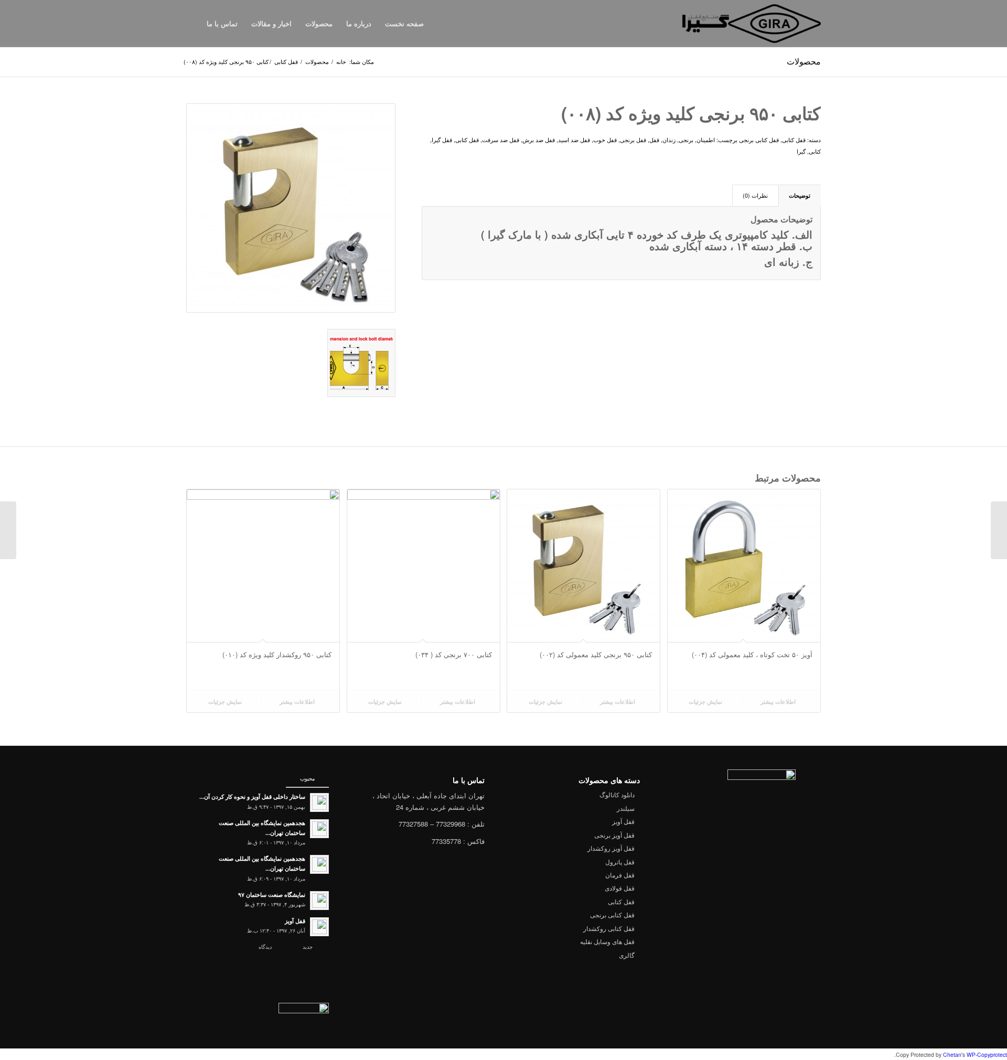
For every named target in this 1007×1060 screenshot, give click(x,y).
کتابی (815, 151)
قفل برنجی (633, 139)
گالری (627, 954)
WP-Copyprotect (987, 1054)
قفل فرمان (620, 874)
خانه (341, 62)
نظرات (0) (755, 195)
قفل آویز (623, 821)
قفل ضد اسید (574, 139)
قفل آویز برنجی (614, 834)
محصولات (804, 61)
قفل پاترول (620, 861)
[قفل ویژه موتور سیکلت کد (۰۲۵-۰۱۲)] (999, 530)
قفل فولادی (620, 887)
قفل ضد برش (538, 139)
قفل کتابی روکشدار (609, 928)
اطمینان (706, 139)
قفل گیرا (442, 139)
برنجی (686, 139)
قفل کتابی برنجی (759, 139)
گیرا (801, 151)
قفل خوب (605, 139)
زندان (669, 139)
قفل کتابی (286, 62)
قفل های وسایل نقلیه (607, 941)
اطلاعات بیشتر (778, 701)
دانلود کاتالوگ (617, 794)
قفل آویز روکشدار (611, 847)
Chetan (952, 1054)
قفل (654, 139)
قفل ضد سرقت (500, 139)
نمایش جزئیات (706, 701)
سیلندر (626, 808)
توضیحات (799, 195)
